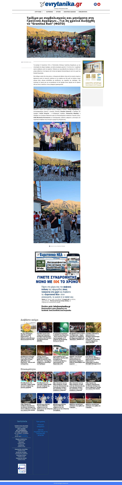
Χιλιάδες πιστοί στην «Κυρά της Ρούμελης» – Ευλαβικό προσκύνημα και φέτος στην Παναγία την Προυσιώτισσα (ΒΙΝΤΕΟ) (44, 337)
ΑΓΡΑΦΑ (58, 11)
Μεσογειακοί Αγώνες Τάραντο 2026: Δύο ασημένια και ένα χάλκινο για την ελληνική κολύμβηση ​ (45, 407)
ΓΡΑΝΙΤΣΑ (59, 246)
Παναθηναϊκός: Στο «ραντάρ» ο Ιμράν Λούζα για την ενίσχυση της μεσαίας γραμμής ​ (28, 385)
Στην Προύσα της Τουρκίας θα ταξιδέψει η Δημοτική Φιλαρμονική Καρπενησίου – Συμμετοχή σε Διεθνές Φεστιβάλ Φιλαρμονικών (93, 360)
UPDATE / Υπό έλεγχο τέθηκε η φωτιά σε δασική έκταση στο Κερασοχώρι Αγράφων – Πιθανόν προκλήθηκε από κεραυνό (77, 360)
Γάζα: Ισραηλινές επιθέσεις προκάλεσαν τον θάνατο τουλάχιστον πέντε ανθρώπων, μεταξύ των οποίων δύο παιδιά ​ (93, 386)
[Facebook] (95, 4)
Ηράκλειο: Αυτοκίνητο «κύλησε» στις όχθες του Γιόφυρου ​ (76, 406)
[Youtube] (98, 4)
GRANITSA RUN (53, 246)
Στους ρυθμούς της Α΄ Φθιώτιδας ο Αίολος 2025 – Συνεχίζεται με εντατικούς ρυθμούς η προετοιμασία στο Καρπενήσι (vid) (61, 360)
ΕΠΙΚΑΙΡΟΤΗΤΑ (83, 11)
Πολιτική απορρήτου (40, 425)
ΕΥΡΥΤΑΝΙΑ (38, 11)
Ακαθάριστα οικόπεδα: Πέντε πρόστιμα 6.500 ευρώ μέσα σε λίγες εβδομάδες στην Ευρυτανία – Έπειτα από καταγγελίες (28, 360)
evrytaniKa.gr (25, 436)
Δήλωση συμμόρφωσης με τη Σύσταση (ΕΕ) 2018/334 (41, 432)
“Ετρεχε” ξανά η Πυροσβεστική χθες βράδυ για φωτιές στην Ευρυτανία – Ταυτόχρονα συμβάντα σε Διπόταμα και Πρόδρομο (44, 360)
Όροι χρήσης (40, 421)
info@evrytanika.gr (23, 434)
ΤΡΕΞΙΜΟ (63, 246)
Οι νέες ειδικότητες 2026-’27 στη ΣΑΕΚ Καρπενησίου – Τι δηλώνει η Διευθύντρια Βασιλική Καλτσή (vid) (28, 336)
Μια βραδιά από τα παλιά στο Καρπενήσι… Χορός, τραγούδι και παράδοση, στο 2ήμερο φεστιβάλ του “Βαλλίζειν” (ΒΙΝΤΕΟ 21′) (77, 336)
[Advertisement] (92, 97)
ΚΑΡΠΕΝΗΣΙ (49, 11)
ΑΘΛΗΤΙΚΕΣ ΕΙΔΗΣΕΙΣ (70, 11)
